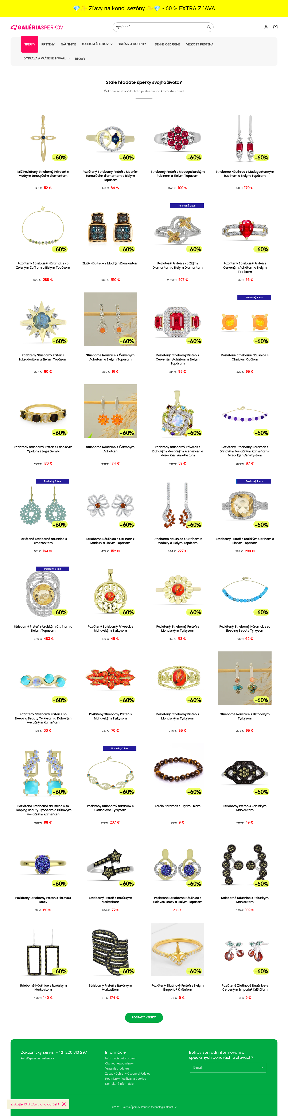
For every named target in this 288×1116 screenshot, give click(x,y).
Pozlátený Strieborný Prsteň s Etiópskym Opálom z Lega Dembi (43, 449)
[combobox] (163, 27)
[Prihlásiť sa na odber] (261, 1067)
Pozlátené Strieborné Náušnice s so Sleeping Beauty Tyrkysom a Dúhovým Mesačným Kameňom (43, 810)
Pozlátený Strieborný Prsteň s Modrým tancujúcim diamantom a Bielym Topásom (110, 176)
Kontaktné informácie (119, 1083)
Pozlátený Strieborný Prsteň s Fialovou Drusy (43, 900)
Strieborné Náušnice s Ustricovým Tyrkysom (245, 716)
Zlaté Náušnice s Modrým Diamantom (110, 263)
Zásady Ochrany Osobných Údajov (127, 1073)
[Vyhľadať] (209, 27)
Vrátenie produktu (117, 1068)
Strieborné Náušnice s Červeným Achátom (110, 449)
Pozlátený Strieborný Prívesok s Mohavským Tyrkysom (110, 629)
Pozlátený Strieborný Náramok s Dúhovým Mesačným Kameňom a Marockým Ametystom (245, 451)
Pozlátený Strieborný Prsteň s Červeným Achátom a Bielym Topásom (245, 267)
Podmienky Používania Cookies (125, 1078)
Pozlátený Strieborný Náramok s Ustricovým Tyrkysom (110, 808)
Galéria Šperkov (130, 1107)
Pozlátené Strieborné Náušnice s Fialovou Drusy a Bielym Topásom (177, 900)
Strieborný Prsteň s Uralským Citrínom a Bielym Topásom (245, 541)
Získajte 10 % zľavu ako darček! (35, 1104)
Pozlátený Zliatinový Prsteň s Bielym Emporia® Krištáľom (178, 988)
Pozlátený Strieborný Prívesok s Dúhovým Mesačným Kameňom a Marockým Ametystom (177, 451)
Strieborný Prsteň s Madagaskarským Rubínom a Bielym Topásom (178, 174)
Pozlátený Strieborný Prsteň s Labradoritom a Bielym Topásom (43, 357)
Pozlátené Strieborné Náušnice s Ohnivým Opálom (245, 357)
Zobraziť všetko (144, 1017)
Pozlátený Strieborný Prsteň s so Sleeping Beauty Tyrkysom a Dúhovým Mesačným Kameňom (43, 718)
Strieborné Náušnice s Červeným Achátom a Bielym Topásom (110, 357)
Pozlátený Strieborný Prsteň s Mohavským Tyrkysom (177, 629)
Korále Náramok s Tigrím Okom (178, 806)
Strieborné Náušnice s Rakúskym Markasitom (245, 900)
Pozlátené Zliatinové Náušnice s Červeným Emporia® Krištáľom (245, 988)
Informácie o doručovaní (121, 1058)
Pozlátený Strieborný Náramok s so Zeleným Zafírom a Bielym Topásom (43, 265)
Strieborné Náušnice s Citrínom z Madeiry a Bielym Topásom (110, 541)
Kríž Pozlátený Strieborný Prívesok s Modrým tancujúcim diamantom (43, 174)
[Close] (64, 1104)
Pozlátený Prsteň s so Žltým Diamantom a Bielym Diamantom (178, 265)
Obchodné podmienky (119, 1063)
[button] (96, 44)
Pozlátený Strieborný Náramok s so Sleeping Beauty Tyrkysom (244, 629)
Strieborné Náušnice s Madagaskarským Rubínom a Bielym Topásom (245, 174)
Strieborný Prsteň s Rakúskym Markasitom (244, 808)
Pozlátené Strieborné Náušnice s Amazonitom (43, 541)
